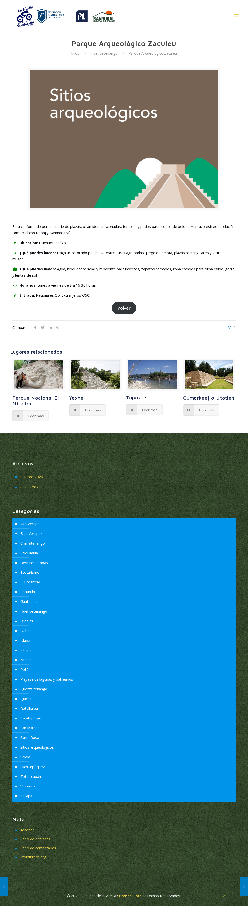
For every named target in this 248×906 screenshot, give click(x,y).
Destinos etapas (34, 562)
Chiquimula (29, 552)
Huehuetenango (104, 53)
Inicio (75, 53)
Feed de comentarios (38, 848)
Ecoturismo (29, 572)
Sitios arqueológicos (37, 747)
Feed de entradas (35, 839)
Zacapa (26, 795)
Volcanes (27, 786)
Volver (124, 308)
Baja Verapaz (31, 533)
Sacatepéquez (32, 718)
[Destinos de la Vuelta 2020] (65, 16)
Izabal (25, 630)
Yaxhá (76, 398)
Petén (25, 669)
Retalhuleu (29, 708)
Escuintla (27, 591)
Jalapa (25, 640)
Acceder (27, 830)
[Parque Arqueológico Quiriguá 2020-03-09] (4, 886)
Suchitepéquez (32, 766)
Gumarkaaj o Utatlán (208, 398)
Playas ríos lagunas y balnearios (46, 679)
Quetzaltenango (33, 688)
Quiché (26, 698)
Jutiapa (25, 650)
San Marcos (29, 727)
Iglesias (26, 620)
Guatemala (29, 601)
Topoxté (136, 397)
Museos (27, 659)
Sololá (25, 756)
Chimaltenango (32, 543)
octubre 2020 (31, 476)
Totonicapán (30, 776)
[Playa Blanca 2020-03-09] (244, 886)
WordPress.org (33, 857)
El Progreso (30, 582)
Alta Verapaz (30, 523)
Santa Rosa (29, 737)
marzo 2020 (30, 487)
